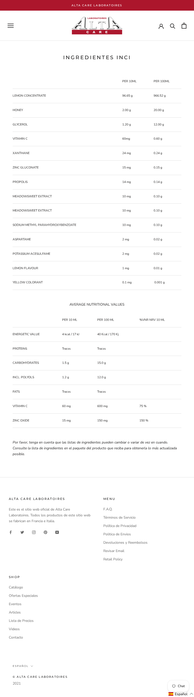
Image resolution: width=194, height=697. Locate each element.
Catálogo (16, 587)
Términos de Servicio (119, 517)
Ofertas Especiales (23, 595)
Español (21, 666)
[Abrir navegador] (11, 26)
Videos (14, 629)
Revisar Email (113, 550)
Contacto (16, 637)
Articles (15, 612)
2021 (17, 683)
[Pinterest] (45, 532)
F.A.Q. (107, 509)
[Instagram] (34, 532)
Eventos (15, 604)
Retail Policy (113, 559)
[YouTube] (57, 532)
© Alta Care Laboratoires (40, 677)
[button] (181, 694)
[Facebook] (10, 532)
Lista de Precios (21, 620)
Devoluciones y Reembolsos (125, 542)
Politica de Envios (117, 534)
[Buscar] (172, 25)
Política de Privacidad (119, 525)
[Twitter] (22, 532)
